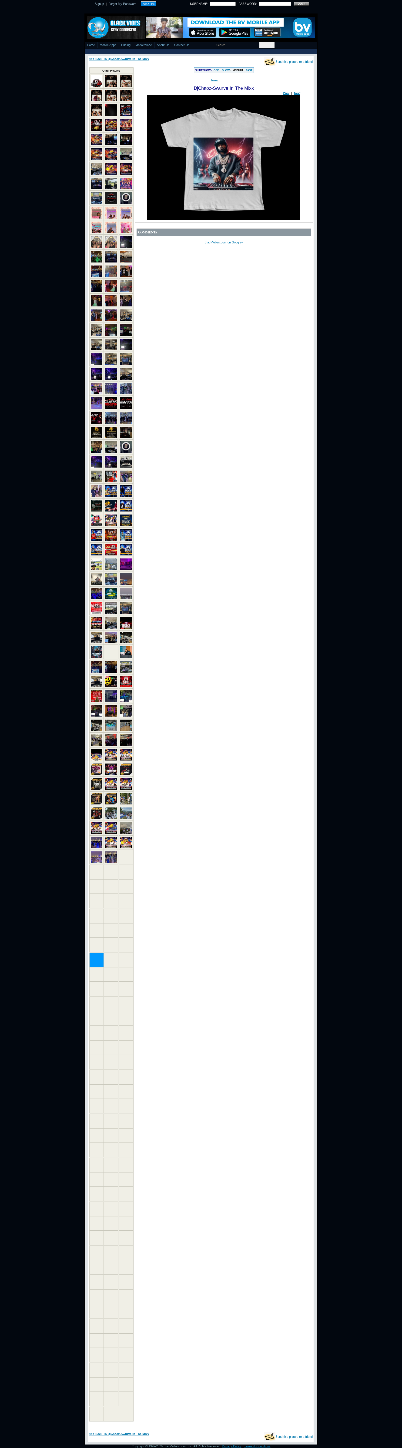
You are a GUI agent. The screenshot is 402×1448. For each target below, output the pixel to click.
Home (91, 45)
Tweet (214, 80)
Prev (286, 93)
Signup (99, 4)
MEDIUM (238, 70)
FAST (249, 70)
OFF (216, 70)
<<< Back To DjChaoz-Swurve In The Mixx (119, 59)
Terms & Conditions (257, 1446)
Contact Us (181, 45)
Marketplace (143, 45)
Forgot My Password (122, 4)
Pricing (126, 45)
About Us (163, 45)
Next (297, 93)
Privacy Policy (231, 1446)
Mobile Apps (108, 45)
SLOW (226, 70)
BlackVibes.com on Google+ (223, 242)
